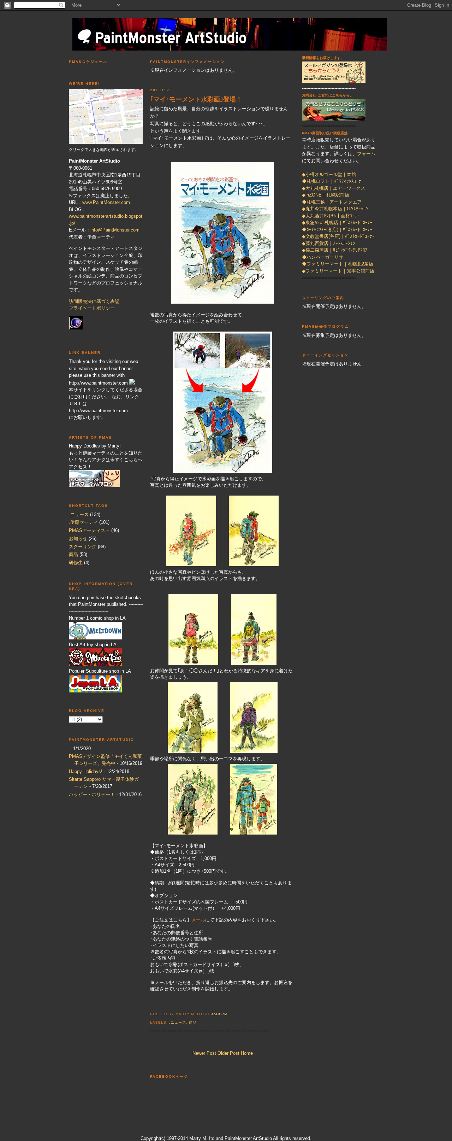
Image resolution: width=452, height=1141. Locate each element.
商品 (73, 554)
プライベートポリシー (92, 308)
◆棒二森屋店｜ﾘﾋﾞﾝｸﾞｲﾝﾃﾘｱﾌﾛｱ (335, 250)
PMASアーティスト (89, 530)
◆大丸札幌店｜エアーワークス (333, 188)
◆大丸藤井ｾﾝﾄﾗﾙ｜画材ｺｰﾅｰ (331, 215)
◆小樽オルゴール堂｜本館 (329, 174)
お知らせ (78, 538)
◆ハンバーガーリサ (322, 257)
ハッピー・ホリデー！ (92, 794)
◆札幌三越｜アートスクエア (332, 202)
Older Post (228, 1053)
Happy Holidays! (85, 771)
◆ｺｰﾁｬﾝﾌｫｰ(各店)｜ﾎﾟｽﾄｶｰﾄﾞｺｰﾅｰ (337, 229)
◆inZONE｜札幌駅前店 (325, 195)
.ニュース (79, 514)
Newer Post (204, 1053)
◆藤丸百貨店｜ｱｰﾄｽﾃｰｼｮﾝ (328, 243)
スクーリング (82, 546)
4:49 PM (219, 1014)
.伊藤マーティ (83, 522)
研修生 (76, 562)
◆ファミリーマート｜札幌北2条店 (337, 264)
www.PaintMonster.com (106, 202)
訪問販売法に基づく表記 (94, 301)
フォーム (366, 153)
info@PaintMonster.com (114, 230)
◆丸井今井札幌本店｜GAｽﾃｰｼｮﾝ (335, 208)
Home (247, 1053)
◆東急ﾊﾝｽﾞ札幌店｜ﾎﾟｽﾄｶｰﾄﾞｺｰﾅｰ (337, 222)
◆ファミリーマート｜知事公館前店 (338, 271)
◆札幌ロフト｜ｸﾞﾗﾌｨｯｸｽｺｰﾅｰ (333, 181)
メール (198, 920)
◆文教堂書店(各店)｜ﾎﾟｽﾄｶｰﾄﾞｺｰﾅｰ (338, 236)
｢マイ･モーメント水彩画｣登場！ (196, 99)
